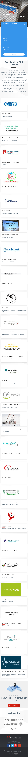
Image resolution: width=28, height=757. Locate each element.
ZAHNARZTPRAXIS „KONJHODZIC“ (11, 623)
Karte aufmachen (13, 705)
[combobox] (14, 36)
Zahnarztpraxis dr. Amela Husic (10, 162)
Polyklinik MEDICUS (7, 113)
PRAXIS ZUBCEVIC (7, 283)
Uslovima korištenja (20, 749)
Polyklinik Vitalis (6, 526)
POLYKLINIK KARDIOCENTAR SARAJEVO (13, 671)
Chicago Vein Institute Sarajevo (10, 647)
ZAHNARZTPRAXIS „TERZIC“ (10, 235)
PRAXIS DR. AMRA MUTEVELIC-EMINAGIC (13, 356)
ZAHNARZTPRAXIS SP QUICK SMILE (12, 404)
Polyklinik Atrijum (6, 477)
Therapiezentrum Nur (8, 599)
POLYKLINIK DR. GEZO (8, 332)
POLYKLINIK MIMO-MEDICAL (10, 186)
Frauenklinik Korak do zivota (9, 550)
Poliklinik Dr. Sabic (7, 380)
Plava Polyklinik (6, 210)
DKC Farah (5, 307)
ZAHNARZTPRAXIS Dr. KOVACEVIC (11, 453)
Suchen (14, 54)
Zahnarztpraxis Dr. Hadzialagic (10, 138)
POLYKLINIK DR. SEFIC (8, 574)
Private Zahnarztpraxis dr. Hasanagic (12, 429)
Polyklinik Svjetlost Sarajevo (9, 259)
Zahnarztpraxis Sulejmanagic (10, 501)
